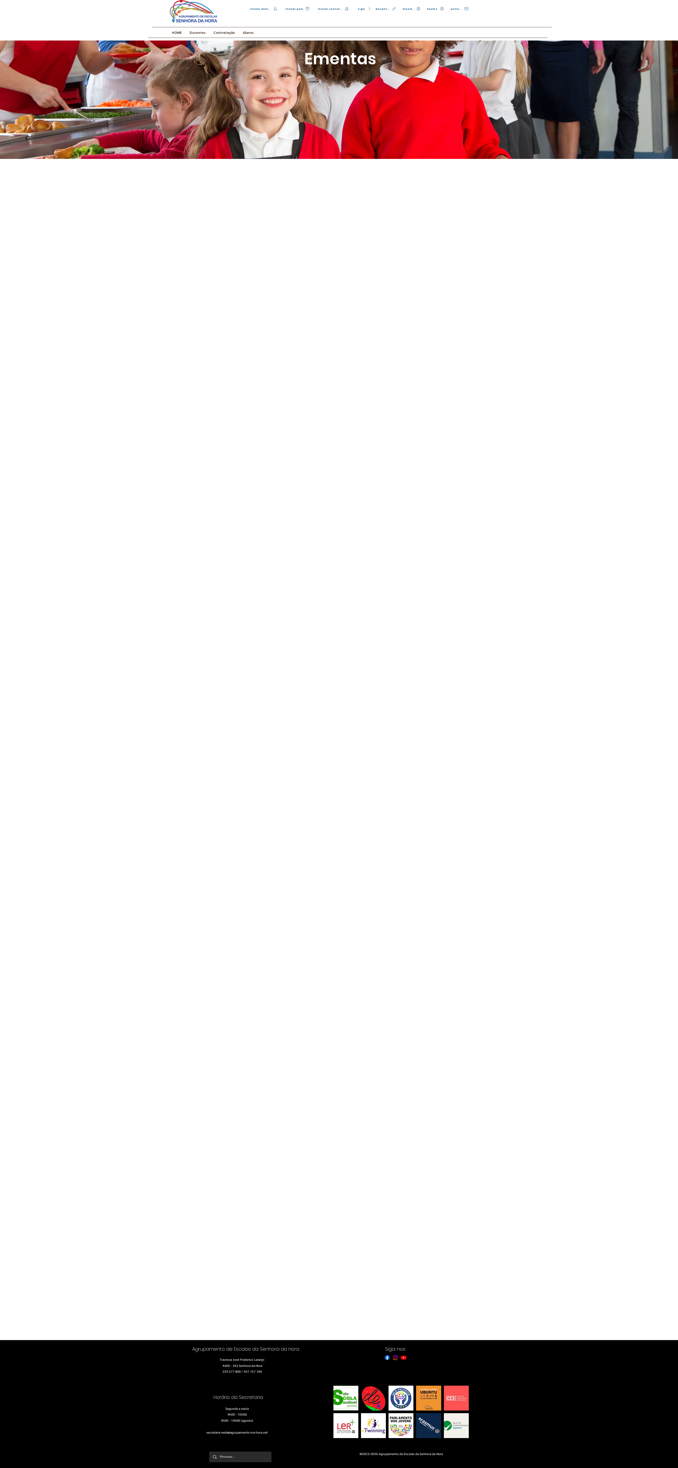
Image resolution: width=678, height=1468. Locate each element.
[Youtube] (403, 1357)
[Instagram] (395, 1357)
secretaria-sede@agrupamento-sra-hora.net (237, 1432)
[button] (197, 33)
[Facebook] (387, 1357)
